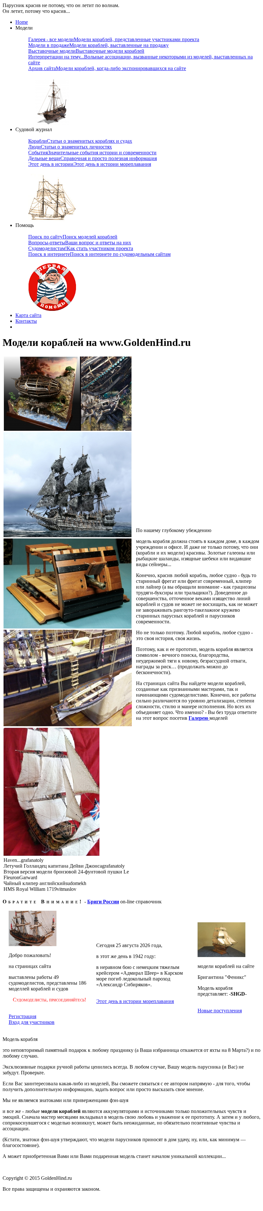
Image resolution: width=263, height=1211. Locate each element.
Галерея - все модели (113, 39)
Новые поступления (220, 1010)
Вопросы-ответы (79, 242)
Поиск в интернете (99, 254)
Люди (70, 146)
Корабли (80, 141)
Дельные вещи (92, 158)
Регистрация (22, 1016)
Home (21, 22)
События (92, 152)
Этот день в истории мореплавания (135, 1001)
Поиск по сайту (72, 236)
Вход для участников (32, 1022)
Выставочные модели (86, 51)
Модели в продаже (98, 45)
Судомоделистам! (80, 248)
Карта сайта (28, 315)
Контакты (26, 321)
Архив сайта (107, 68)
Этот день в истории (89, 164)
